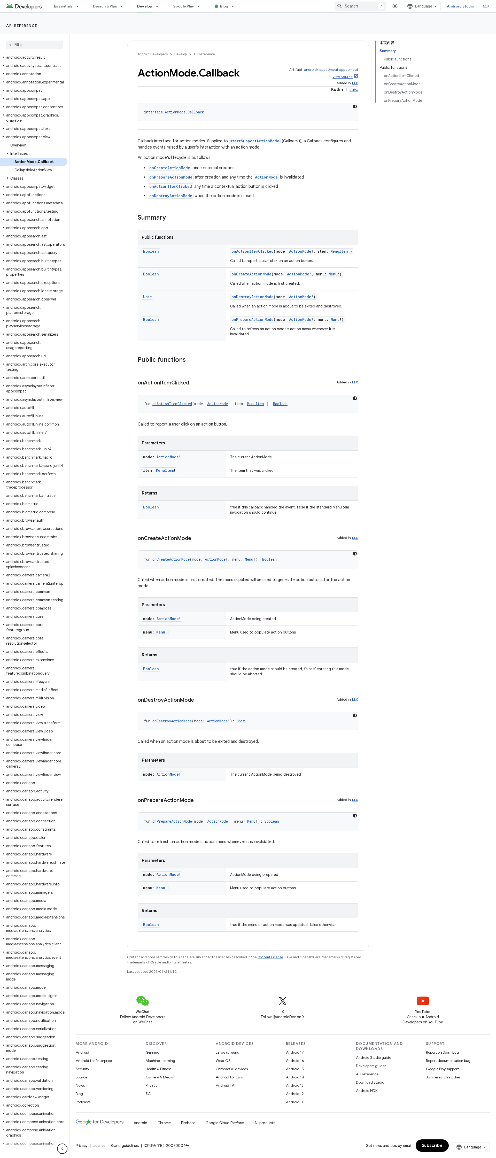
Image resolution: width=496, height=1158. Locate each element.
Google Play (183, 6)
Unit (147, 296)
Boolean (151, 251)
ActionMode (266, 177)
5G (148, 1093)
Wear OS (223, 1060)
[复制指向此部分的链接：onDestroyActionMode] (199, 700)
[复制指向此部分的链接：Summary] (171, 218)
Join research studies (443, 1077)
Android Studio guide (373, 1057)
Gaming (152, 1052)
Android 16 (295, 1060)
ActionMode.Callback (184, 112)
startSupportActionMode (254, 140)
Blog (224, 6)
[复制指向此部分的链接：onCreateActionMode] (196, 539)
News (80, 1085)
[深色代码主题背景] (355, 106)
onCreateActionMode (169, 167)
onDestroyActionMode (170, 195)
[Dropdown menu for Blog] (235, 6)
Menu (333, 274)
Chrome (164, 1123)
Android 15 (295, 1069)
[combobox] (360, 6)
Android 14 (295, 1077)
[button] (33, 57)
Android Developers (153, 54)
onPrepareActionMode (170, 177)
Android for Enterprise (94, 1060)
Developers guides (371, 1065)
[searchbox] (34, 45)
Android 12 (295, 1093)
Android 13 (295, 1085)
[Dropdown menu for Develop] (159, 6)
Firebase (188, 1123)
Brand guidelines (125, 1146)
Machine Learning (160, 1060)
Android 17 (295, 1052)
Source (81, 1077)
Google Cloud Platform (225, 1123)
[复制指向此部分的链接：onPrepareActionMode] (199, 801)
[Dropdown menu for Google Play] (201, 6)
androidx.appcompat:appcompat (331, 69)
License (99, 1146)
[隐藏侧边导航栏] (62, 1149)
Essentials (63, 6)
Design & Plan (105, 6)
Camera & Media (159, 1077)
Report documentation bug (448, 1060)
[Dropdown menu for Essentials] (80, 6)
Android (82, 1052)
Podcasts (83, 1102)
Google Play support (442, 1069)
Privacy (151, 1085)
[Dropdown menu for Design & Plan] (124, 6)
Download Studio (370, 1082)
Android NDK (366, 1090)
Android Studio (460, 6)
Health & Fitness (158, 1069)
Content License (270, 957)
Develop (144, 6)
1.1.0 (355, 83)
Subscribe (432, 1145)
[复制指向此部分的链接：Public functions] (191, 360)
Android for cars (229, 1077)
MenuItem (339, 251)
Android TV (225, 1085)
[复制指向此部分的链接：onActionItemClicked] (194, 383)
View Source (342, 77)
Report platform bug (442, 1052)
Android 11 (294, 1102)
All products (264, 1123)
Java (354, 89)
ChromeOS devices (232, 1069)
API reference (21, 25)
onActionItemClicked (170, 186)
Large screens (227, 1052)
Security (82, 1069)
